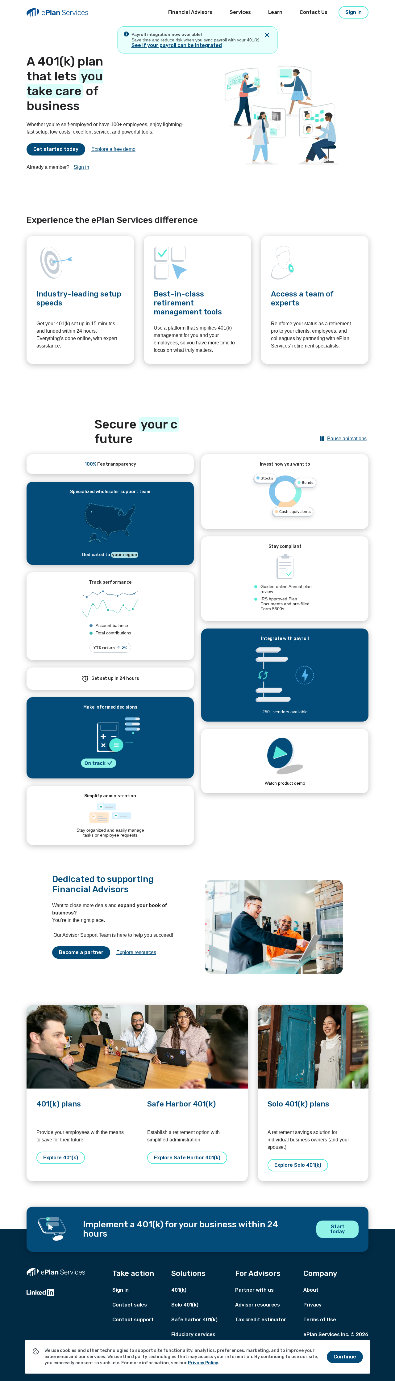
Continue (345, 1357)
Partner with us (254, 1290)
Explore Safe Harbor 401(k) (187, 1158)
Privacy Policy (203, 1363)
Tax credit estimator (260, 1320)
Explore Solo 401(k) (297, 1165)
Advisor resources (257, 1305)
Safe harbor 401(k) (194, 1320)
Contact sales (129, 1305)
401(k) (178, 1290)
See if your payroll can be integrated (176, 45)
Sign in (81, 167)
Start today (337, 1229)
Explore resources (136, 952)
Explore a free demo (113, 149)
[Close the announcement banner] (267, 35)
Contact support (133, 1320)
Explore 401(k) (60, 1158)
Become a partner (81, 952)
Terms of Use (319, 1320)
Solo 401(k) (184, 1305)
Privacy (312, 1305)
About (310, 1290)
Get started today (55, 149)
